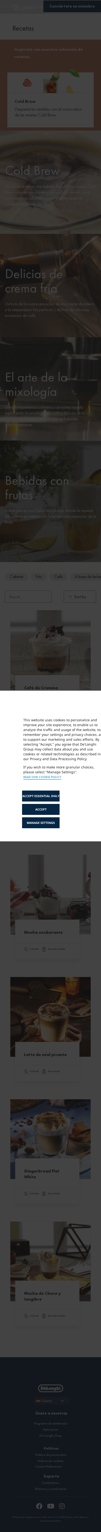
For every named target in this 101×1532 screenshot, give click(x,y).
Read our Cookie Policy (42, 777)
